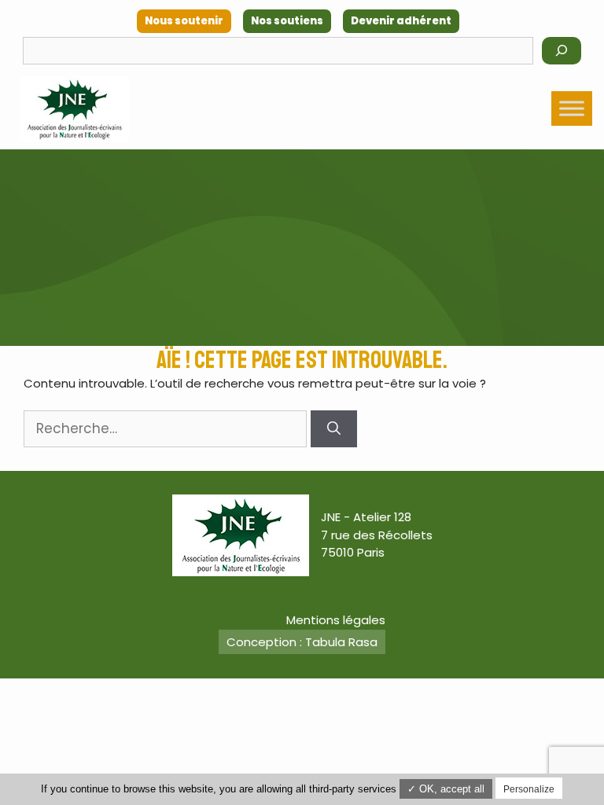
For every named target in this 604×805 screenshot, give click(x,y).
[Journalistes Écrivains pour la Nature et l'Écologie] (74, 108)
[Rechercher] (561, 50)
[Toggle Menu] (571, 108)
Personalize (528, 789)
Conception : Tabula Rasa (302, 642)
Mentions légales (335, 620)
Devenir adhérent (401, 20)
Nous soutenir (184, 20)
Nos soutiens (287, 20)
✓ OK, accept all (445, 789)
